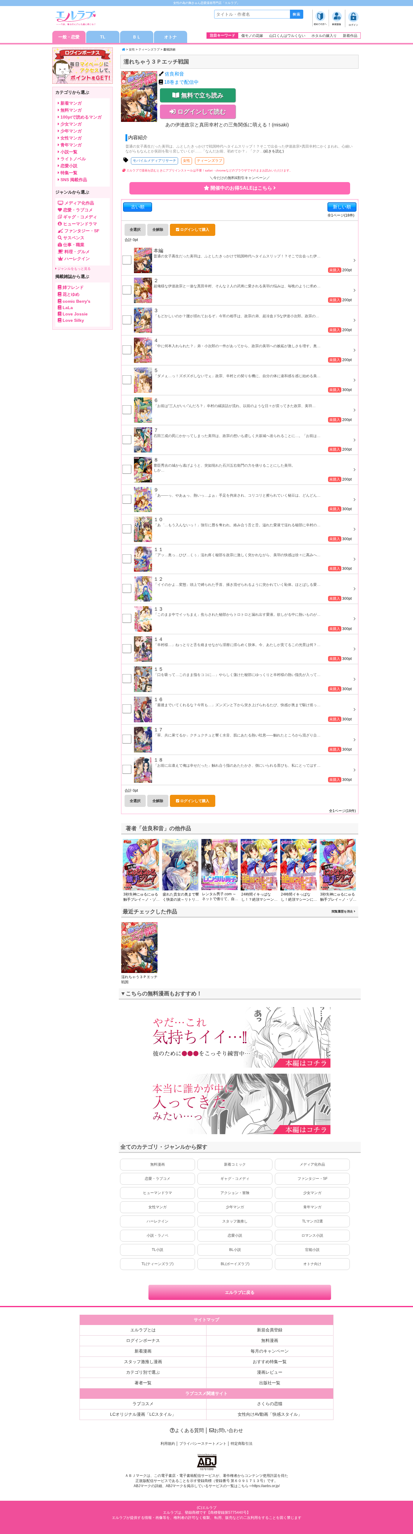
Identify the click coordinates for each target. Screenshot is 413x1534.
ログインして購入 (194, 229)
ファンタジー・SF (312, 1179)
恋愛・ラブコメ (157, 1179)
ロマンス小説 (312, 1235)
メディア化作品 (312, 1164)
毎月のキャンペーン (270, 1351)
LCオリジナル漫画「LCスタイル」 (143, 1414)
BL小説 (235, 1250)
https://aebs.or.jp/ (266, 1486)
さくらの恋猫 (269, 1403)
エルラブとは (143, 1329)
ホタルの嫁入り (324, 36)
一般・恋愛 (69, 36)
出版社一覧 (269, 1382)
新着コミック (235, 1164)
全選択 (135, 229)
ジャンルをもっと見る (74, 268)
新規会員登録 (269, 1329)
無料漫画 (157, 1164)
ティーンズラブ (149, 49)
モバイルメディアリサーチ (154, 160)
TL (103, 36)
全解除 (157, 229)
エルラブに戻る (240, 1292)
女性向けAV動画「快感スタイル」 (270, 1414)
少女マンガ (312, 1193)
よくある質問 (189, 1430)
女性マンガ (157, 1207)
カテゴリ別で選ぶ (143, 1372)
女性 (132, 49)
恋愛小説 (235, 1235)
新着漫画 (143, 1351)
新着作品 (350, 36)
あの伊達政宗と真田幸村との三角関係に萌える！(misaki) (227, 124)
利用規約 (168, 1443)
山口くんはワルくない (287, 36)
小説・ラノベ (157, 1235)
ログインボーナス (143, 1340)
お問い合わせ (228, 1430)
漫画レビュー (269, 1372)
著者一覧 (143, 1382)
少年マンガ (235, 1207)
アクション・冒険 (234, 1193)
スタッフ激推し (235, 1221)
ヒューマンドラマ (157, 1193)
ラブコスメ (143, 1403)
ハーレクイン (157, 1221)
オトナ (170, 36)
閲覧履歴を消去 (343, 911)
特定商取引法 (241, 1443)
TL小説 (157, 1250)
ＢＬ (136, 36)
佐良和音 (174, 74)
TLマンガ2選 (312, 1221)
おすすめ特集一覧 (270, 1361)
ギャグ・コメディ (234, 1179)
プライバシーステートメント (202, 1443)
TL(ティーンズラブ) (157, 1264)
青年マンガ (312, 1207)
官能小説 (312, 1250)
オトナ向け (312, 1264)
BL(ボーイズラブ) (235, 1264)
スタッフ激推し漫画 (143, 1361)
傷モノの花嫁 (252, 36)
